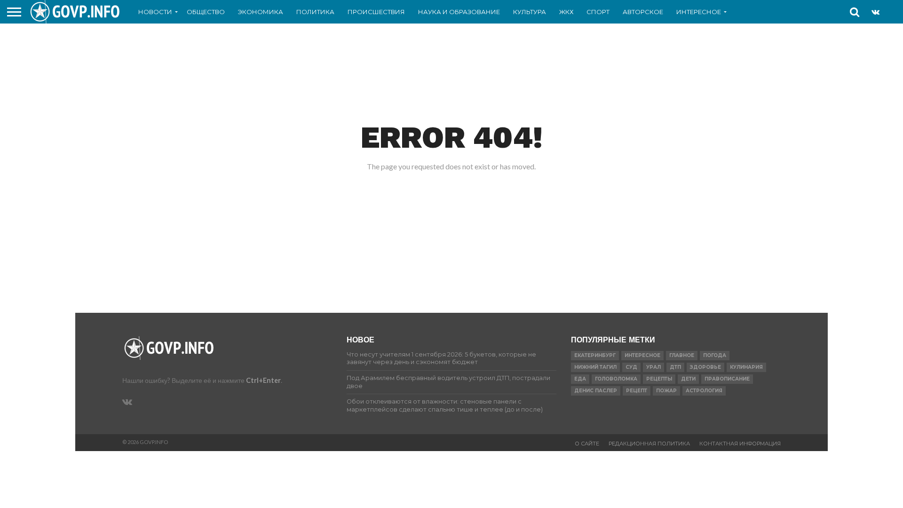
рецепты (659, 379)
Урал (653, 367)
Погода (714, 355)
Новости (155, 12)
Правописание (727, 379)
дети (688, 379)
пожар (666, 391)
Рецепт (636, 391)
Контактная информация (740, 443)
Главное (681, 355)
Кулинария (746, 367)
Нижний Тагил (595, 367)
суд (631, 367)
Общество (206, 12)
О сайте (587, 443)
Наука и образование (459, 12)
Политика (315, 12)
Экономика (260, 12)
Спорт (598, 12)
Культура (529, 12)
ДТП (675, 367)
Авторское (643, 12)
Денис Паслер (595, 391)
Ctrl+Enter (263, 380)
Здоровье (705, 367)
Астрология (704, 391)
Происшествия (376, 12)
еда (580, 379)
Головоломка (616, 379)
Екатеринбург (595, 355)
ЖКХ (566, 12)
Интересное (698, 12)
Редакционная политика (649, 443)
